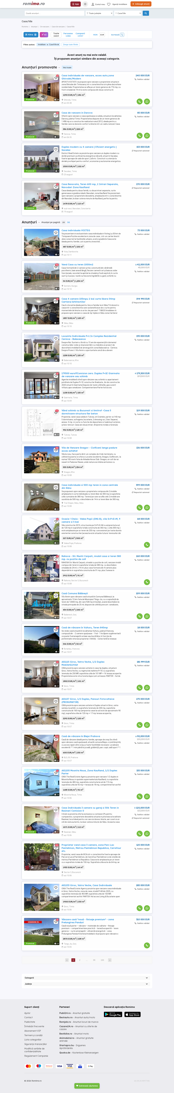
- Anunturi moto (74, 1033)
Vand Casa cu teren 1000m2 (77, 264)
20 (63, 222)
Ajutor (27, 1013)
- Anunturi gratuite (74, 1013)
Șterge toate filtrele (70, 44)
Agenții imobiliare (119, 4)
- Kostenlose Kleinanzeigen (79, 1052)
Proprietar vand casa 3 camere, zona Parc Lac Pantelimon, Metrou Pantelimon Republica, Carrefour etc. (91, 848)
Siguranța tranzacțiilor (35, 1044)
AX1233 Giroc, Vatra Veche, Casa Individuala (87, 885)
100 (102, 960)
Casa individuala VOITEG (76, 230)
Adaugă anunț (142, 4)
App (77, 4)
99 (94, 960)
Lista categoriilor (32, 1039)
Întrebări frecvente (34, 1026)
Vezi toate (67, 67)
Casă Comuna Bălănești (75, 593)
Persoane (68, 34)
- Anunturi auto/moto (77, 1017)
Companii (80, 34)
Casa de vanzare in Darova (77, 112)
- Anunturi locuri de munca (78, 1022)
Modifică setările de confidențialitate (34, 1050)
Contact (28, 1017)
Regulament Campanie (36, 1056)
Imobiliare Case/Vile (47, 44)
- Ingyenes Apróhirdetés (72, 1047)
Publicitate (29, 1022)
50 (68, 222)
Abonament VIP (32, 1030)
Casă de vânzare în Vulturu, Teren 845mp (85, 627)
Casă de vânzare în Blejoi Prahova (81, 736)
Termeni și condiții (33, 1035)
